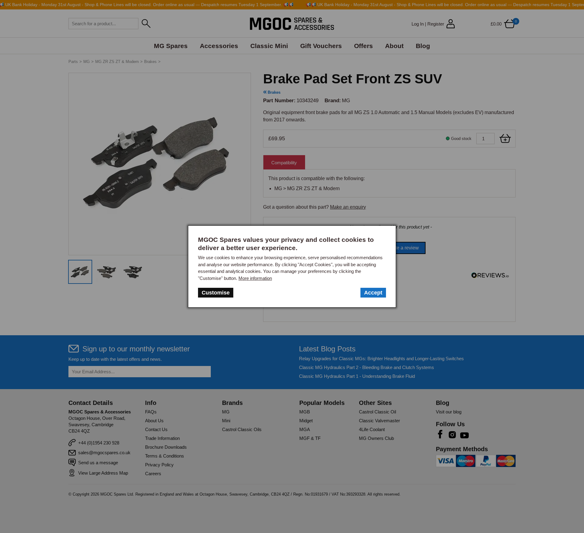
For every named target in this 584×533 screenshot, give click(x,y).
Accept (373, 293)
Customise (216, 293)
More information (255, 278)
